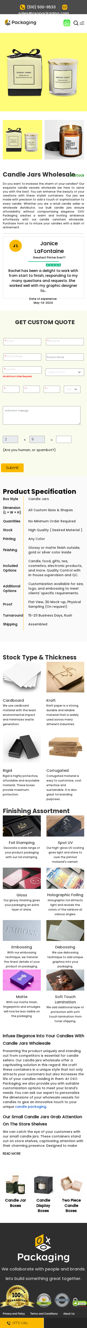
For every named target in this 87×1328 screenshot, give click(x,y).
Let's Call (19, 1323)
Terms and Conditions (44, 1313)
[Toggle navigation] (82, 23)
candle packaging (30, 1106)
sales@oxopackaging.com (43, 13)
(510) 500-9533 (41, 7)
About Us (69, 1313)
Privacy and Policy (14, 1313)
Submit (12, 467)
